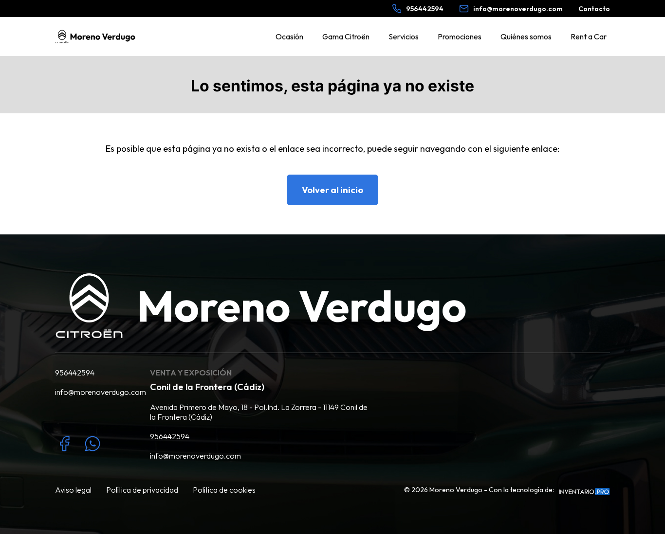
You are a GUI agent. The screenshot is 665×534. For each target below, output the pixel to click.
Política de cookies (224, 490)
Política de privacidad (142, 490)
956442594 (74, 372)
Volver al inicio (332, 190)
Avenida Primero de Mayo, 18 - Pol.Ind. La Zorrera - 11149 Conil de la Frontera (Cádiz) (259, 412)
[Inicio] (95, 36)
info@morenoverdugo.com (95, 392)
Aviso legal (73, 490)
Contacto (594, 8)
